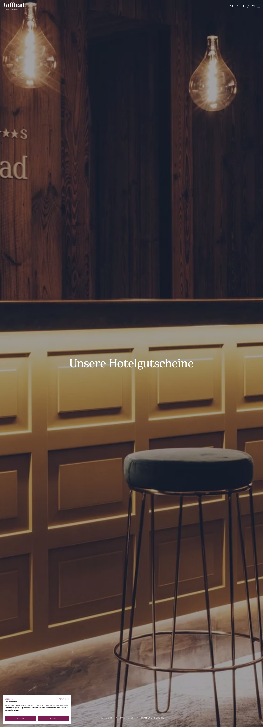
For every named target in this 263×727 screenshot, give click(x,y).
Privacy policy (64, 699)
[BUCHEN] (242, 6)
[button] (9, 699)
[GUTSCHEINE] (236, 6)
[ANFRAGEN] (247, 6)
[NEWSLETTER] (231, 6)
